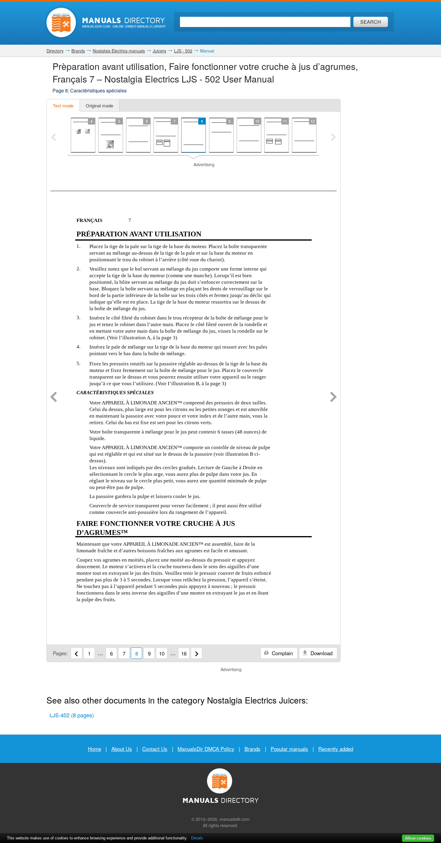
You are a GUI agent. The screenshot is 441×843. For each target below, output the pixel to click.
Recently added (335, 748)
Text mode (63, 105)
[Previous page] (53, 397)
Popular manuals (289, 748)
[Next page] (333, 397)
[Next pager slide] (333, 137)
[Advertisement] (193, 175)
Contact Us (154, 748)
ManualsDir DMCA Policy (206, 748)
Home (94, 748)
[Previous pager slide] (53, 137)
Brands (252, 748)
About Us (121, 748)
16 (184, 653)
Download (320, 653)
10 (161, 653)
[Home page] (61, 22)
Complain (281, 653)
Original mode (99, 105)
